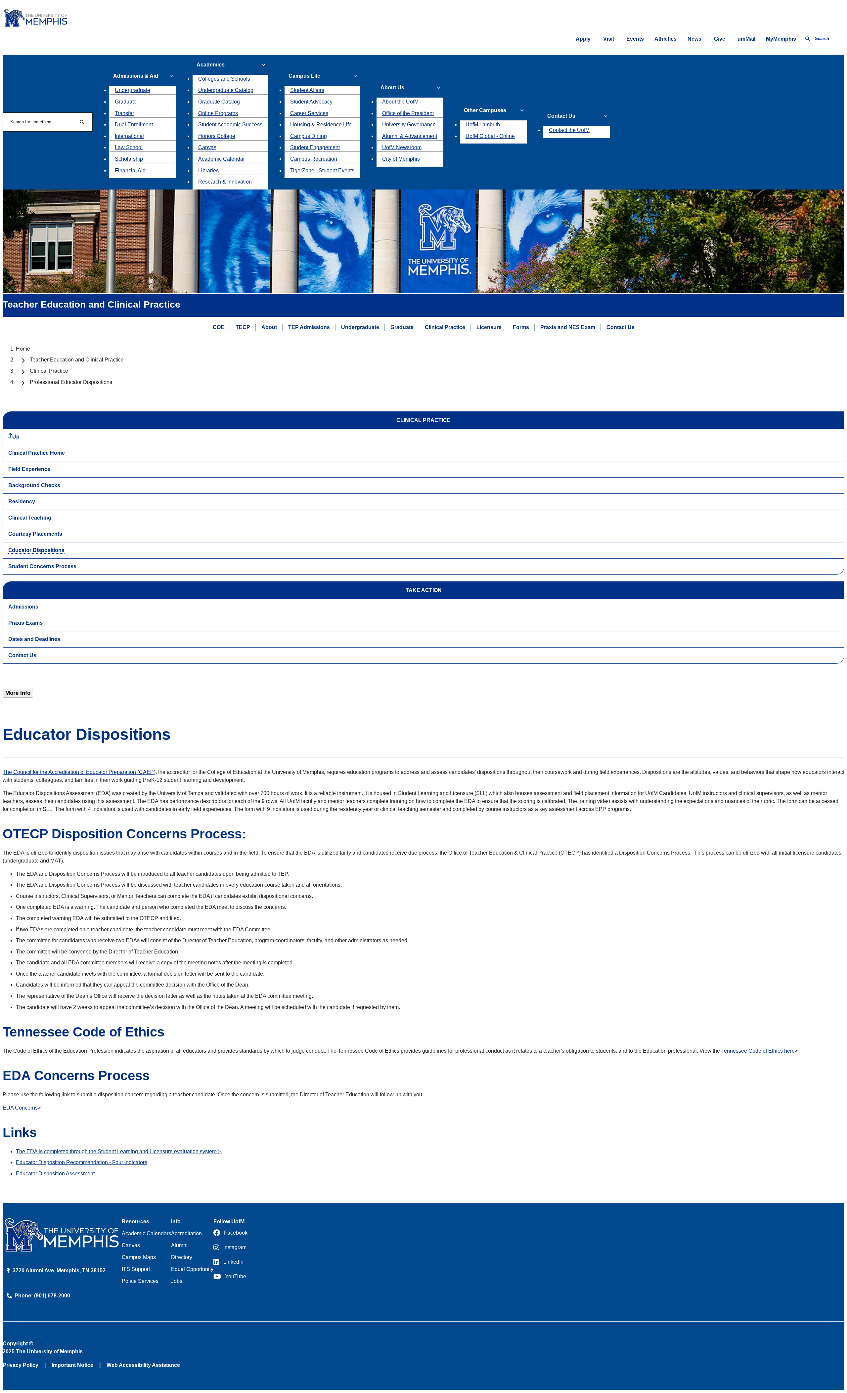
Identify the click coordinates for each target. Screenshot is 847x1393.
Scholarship (129, 159)
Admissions (23, 607)
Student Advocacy (311, 102)
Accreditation (186, 1233)
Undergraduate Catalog (225, 90)
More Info (17, 693)
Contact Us (620, 327)
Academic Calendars (146, 1233)
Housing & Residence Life (321, 124)
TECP (243, 327)
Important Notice (72, 1365)
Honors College (216, 136)
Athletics (665, 39)
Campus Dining (308, 136)
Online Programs (218, 113)
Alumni (179, 1245)
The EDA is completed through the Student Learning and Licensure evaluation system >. (119, 1151)
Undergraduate (132, 90)
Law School (129, 147)
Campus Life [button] (304, 76)
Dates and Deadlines (34, 639)
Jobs (176, 1281)
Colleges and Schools (224, 79)
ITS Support (136, 1269)
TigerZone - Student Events (322, 170)
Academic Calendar (221, 159)
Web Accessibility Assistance (143, 1365)
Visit (608, 39)
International (129, 136)
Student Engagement (315, 147)
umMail (746, 39)
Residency (21, 501)
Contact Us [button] (561, 116)
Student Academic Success (230, 124)
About (269, 327)
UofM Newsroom (402, 147)
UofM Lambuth (483, 124)
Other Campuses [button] (485, 110)
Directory (181, 1257)
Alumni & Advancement (409, 136)
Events (635, 39)
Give (719, 39)
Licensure (489, 327)
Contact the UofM (569, 130)
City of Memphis (401, 159)
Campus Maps (139, 1257)
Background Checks (34, 485)
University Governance (409, 124)
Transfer (124, 113)
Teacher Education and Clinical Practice (77, 359)
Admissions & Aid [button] (135, 76)
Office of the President (408, 113)
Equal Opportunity (192, 1269)
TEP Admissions (309, 327)
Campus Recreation (313, 159)
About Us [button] (392, 87)
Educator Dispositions (36, 550)
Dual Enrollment (134, 124)
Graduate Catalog (219, 102)
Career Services (309, 113)
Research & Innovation (225, 182)
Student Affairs (307, 90)
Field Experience (29, 469)
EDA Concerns (20, 1108)
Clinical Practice (445, 327)
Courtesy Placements (35, 534)
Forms (521, 327)
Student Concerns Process (42, 566)
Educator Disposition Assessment (55, 1173)
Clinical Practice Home (36, 453)
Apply (583, 39)
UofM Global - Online (490, 136)
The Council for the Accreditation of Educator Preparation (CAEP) (79, 772)
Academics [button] (211, 64)
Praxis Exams (25, 623)
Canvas (207, 147)
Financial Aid (130, 170)
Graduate (126, 102)
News (694, 39)
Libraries (208, 170)
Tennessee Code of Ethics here (758, 1051)
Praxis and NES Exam (567, 327)
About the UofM (400, 102)
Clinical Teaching (29, 518)
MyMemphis (781, 39)
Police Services (140, 1281)
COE (218, 327)
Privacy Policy (20, 1365)
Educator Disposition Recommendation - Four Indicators (81, 1162)
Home (23, 349)
